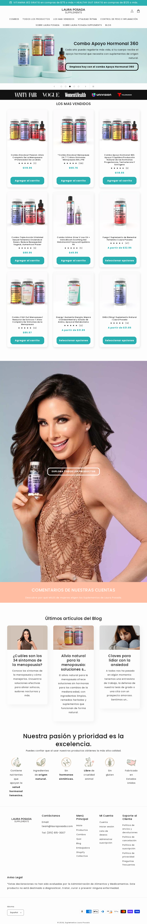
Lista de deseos (103, 833)
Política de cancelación (129, 839)
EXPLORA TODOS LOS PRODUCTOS (73, 471)
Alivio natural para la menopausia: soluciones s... (73, 663)
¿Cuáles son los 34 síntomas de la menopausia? (27, 660)
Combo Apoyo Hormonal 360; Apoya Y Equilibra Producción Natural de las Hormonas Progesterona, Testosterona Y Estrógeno (119, 160)
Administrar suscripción (106, 841)
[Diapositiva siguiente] (85, 86)
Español (14, 912)
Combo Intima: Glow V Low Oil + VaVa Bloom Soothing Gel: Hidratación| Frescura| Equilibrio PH (73, 241)
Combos (81, 834)
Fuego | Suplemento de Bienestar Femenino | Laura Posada (120, 238)
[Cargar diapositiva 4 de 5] (74, 86)
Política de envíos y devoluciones (130, 829)
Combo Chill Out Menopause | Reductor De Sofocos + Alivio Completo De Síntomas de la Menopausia (27, 321)
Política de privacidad (128, 855)
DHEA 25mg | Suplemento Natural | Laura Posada (119, 318)
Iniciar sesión (106, 826)
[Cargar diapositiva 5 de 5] (78, 86)
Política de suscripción (128, 847)
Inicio (79, 825)
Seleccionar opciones (119, 260)
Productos (82, 830)
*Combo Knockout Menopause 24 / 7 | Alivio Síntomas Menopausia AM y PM (73, 157)
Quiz (78, 839)
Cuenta (103, 822)
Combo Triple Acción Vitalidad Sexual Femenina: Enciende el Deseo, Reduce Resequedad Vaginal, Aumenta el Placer (27, 241)
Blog (78, 843)
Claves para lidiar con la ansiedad (119, 660)
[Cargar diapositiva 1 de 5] (61, 86)
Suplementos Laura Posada (77, 922)
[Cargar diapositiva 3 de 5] (70, 86)
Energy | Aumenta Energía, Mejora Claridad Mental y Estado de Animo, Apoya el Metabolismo (73, 319)
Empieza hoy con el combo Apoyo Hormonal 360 (102, 66)
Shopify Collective (82, 854)
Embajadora (83, 847)
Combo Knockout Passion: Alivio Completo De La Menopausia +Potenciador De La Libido (27, 157)
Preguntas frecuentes (128, 863)
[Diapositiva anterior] (54, 86)
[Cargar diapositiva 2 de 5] (65, 86)
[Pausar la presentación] (93, 86)
